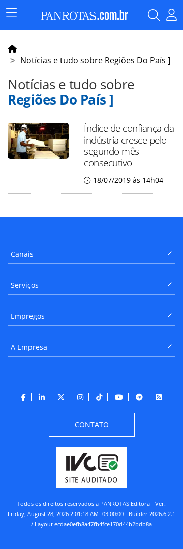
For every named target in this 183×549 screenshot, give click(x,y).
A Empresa (29, 347)
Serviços (25, 285)
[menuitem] (91, 250)
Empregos (28, 316)
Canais (22, 254)
